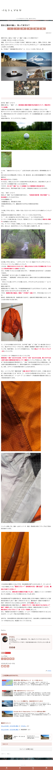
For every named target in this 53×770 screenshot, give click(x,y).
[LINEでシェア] (30, 29)
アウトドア (8, 652)
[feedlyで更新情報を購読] (12, 647)
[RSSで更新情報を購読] (14, 647)
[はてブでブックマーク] (23, 29)
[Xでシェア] (10, 29)
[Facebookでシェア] (17, 29)
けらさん (12, 637)
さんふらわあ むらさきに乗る (9, 726)
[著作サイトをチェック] (10, 647)
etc (3, 652)
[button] (43, 29)
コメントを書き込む (26, 749)
